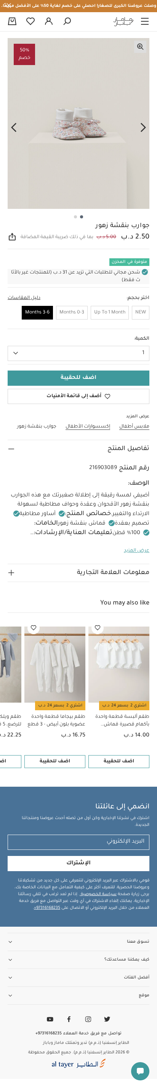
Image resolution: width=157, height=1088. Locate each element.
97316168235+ (47, 908)
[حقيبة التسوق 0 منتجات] (12, 22)
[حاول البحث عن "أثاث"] (67, 22)
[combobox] (78, 353)
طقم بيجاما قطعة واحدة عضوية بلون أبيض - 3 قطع (56, 720)
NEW (140, 312)
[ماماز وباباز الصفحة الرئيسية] (123, 21)
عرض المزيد (136, 551)
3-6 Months (37, 312)
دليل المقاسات (24, 298)
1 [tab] (81, 216)
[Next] (14, 128)
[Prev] (143, 128)
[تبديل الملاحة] (144, 22)
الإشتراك (78, 864)
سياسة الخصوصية (98, 894)
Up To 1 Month (109, 312)
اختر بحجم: (138, 298)
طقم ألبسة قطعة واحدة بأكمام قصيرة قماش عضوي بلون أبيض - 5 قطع (120, 721)
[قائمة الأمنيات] (97, 628)
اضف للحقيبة (119, 761)
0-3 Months (71, 312)
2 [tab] (75, 216)
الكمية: (141, 339)
